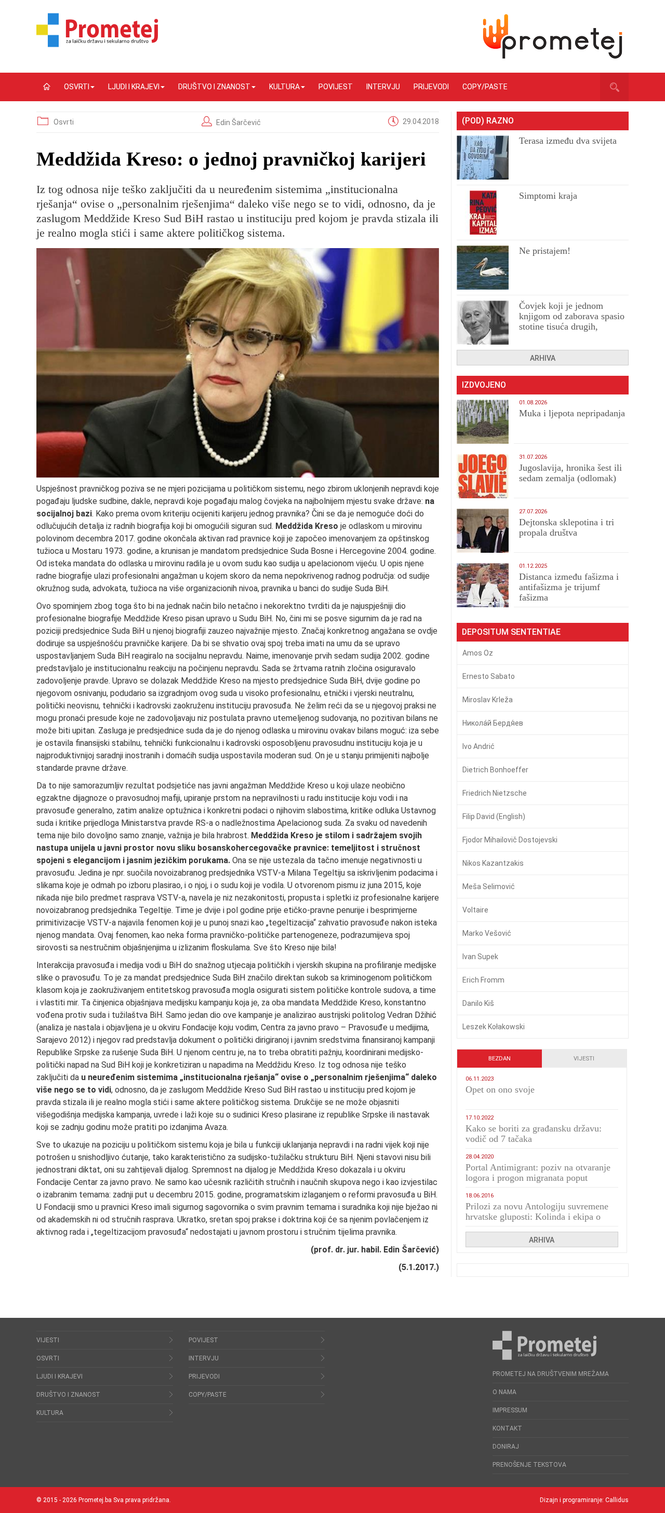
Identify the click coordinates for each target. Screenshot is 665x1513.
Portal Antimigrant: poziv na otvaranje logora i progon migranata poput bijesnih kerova (538, 1177)
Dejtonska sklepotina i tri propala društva (566, 527)
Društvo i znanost (214, 87)
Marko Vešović (486, 933)
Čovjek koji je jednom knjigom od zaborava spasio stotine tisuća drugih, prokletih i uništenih (571, 321)
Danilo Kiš (478, 1003)
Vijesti (584, 1058)
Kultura (284, 87)
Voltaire (475, 910)
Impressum (510, 1410)
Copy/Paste (485, 87)
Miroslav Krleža (487, 700)
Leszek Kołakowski (493, 1027)
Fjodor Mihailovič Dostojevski (509, 840)
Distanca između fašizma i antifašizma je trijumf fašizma (569, 587)
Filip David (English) (493, 816)
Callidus (617, 1500)
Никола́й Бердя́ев (492, 723)
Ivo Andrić (478, 746)
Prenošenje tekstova (529, 1464)
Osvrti (76, 87)
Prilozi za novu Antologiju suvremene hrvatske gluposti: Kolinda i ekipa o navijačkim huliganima (537, 1216)
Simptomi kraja (548, 195)
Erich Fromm (483, 980)
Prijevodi (431, 87)
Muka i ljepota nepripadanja (572, 413)
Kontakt (507, 1428)
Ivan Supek (480, 956)
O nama (504, 1392)
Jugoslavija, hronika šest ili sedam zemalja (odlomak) (570, 472)
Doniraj (506, 1446)
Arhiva (542, 358)
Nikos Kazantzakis (493, 863)
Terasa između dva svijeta (568, 140)
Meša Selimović (488, 886)
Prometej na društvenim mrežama (551, 1374)
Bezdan (499, 1058)
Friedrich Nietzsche (494, 793)
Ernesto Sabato (488, 676)
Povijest (335, 87)
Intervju (383, 87)
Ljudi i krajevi (133, 87)
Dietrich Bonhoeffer (495, 770)
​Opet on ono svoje (500, 1089)
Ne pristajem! (544, 251)
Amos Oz (477, 653)
